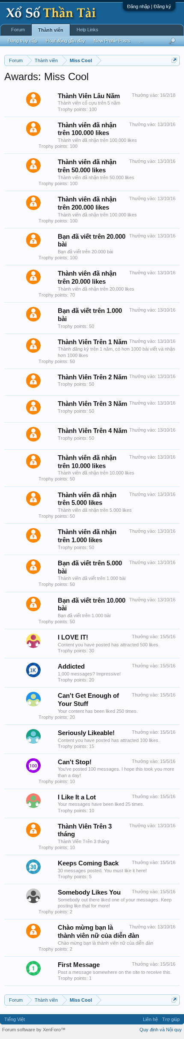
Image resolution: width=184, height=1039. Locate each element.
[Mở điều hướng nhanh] (174, 60)
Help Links (87, 29)
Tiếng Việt (14, 1019)
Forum (18, 29)
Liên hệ (150, 1019)
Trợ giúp (171, 1019)
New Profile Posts (112, 40)
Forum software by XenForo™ (33, 1029)
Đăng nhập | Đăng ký (149, 6)
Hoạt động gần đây (65, 40)
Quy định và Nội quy (160, 1029)
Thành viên (50, 30)
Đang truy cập (22, 40)
